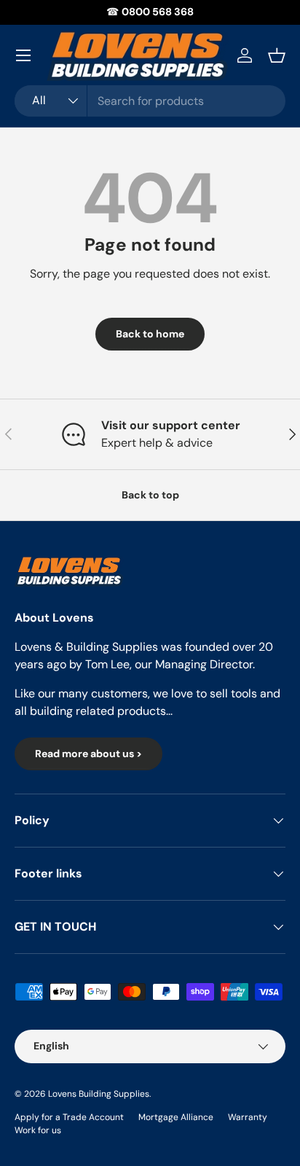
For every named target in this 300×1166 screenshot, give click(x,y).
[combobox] (150, 101)
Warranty (247, 1117)
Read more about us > (88, 753)
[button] (277, 55)
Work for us (38, 1130)
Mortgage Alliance (175, 1117)
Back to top (150, 494)
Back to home (150, 333)
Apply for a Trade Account (69, 1117)
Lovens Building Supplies (98, 1094)
